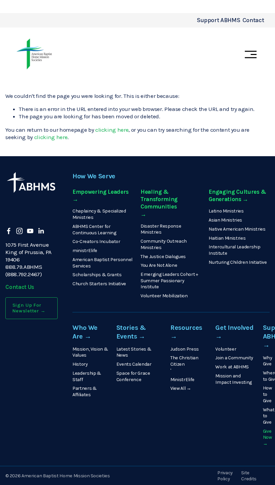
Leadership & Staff (86, 376)
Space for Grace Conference (133, 376)
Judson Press (184, 349)
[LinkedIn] (41, 231)
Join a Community (234, 358)
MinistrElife (182, 379)
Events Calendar (134, 364)
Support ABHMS (218, 20)
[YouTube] (30, 231)
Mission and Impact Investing (233, 379)
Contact (253, 20)
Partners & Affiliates (84, 391)
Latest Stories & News (134, 352)
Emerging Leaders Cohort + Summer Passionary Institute (169, 280)
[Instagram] (19, 231)
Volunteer (225, 349)
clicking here (112, 129)
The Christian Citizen (184, 361)
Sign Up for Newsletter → (29, 308)
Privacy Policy (225, 476)
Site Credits (249, 476)
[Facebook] (8, 231)
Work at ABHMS (232, 367)
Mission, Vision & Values (90, 352)
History (80, 364)
